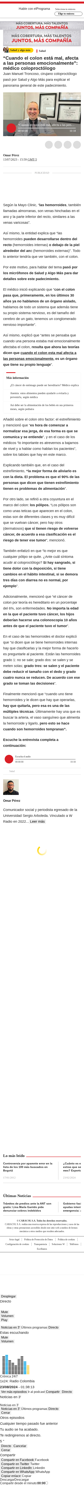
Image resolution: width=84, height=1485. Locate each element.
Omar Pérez (11, 155)
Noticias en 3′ (10, 1327)
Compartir (53, 1391)
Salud (42, 50)
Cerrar (5, 1412)
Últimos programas (34, 1327)
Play (4, 1320)
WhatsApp (77, 145)
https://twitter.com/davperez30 (22, 155)
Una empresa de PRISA (42, 1261)
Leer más (37, 821)
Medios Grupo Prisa (42, 1270)
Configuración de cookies (17, 1244)
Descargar (7, 1479)
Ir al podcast (36, 1391)
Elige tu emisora (66, 13)
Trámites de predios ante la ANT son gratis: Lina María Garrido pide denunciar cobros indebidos (27, 1207)
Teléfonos (74, 1244)
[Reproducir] (11, 128)
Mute (4, 1312)
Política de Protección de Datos (38, 1239)
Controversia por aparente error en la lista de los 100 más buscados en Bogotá (27, 1167)
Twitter (58, 145)
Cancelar (19, 1446)
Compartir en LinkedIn (16, 1468)
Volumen (7, 1316)
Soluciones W (58, 1244)
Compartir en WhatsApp (17, 1471)
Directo (53, 1327)
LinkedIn (67, 145)
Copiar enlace (11, 1476)
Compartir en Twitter (15, 1464)
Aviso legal (14, 1239)
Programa (43, 8)
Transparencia (40, 1244)
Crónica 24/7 (9, 1376)
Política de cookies (66, 1239)
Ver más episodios (14, 1391)
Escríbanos (42, 1249)
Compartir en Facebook (17, 1460)
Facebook (49, 145)
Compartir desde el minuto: (22, 1483)
